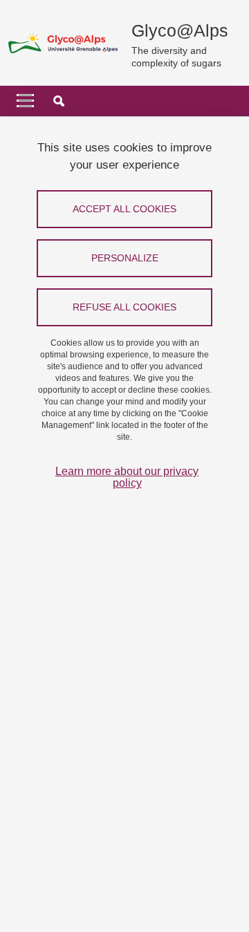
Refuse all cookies (124, 307)
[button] (58, 101)
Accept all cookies (124, 208)
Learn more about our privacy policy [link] (127, 477)
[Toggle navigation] (25, 101)
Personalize (124, 257)
